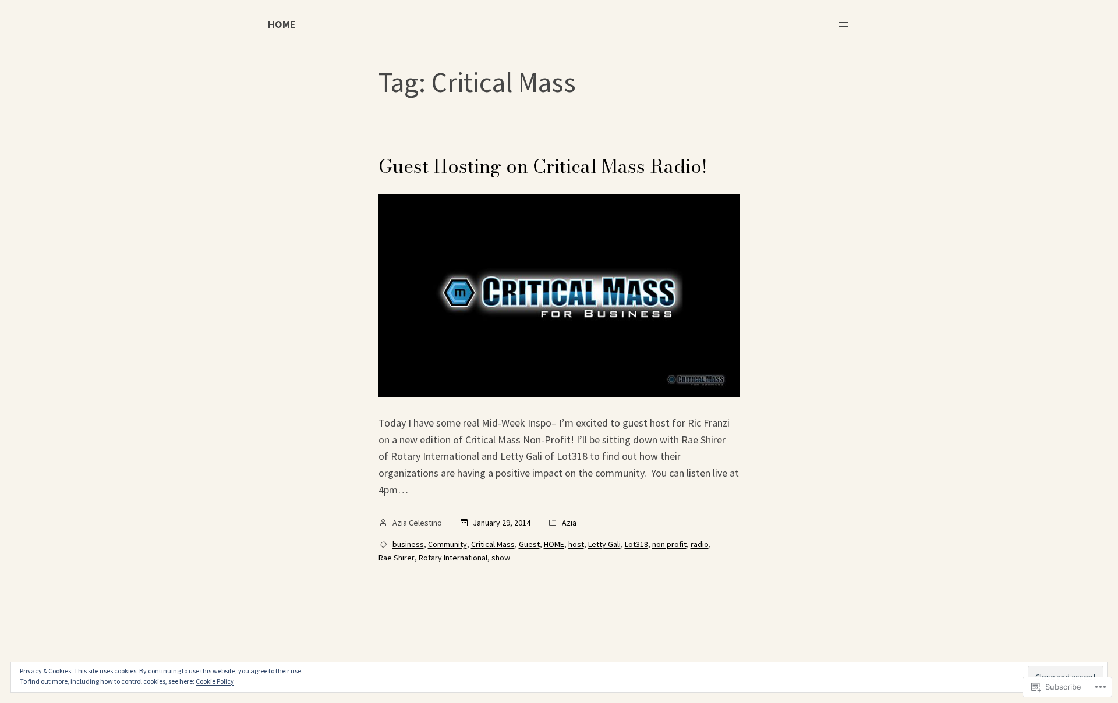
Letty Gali (604, 544)
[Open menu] (843, 24)
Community (447, 544)
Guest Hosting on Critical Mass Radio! (542, 166)
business (408, 544)
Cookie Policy (215, 681)
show (500, 557)
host (576, 544)
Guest (529, 544)
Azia (569, 522)
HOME (282, 24)
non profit (669, 544)
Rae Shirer (396, 557)
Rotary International (453, 557)
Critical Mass (493, 544)
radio (700, 544)
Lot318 (636, 544)
